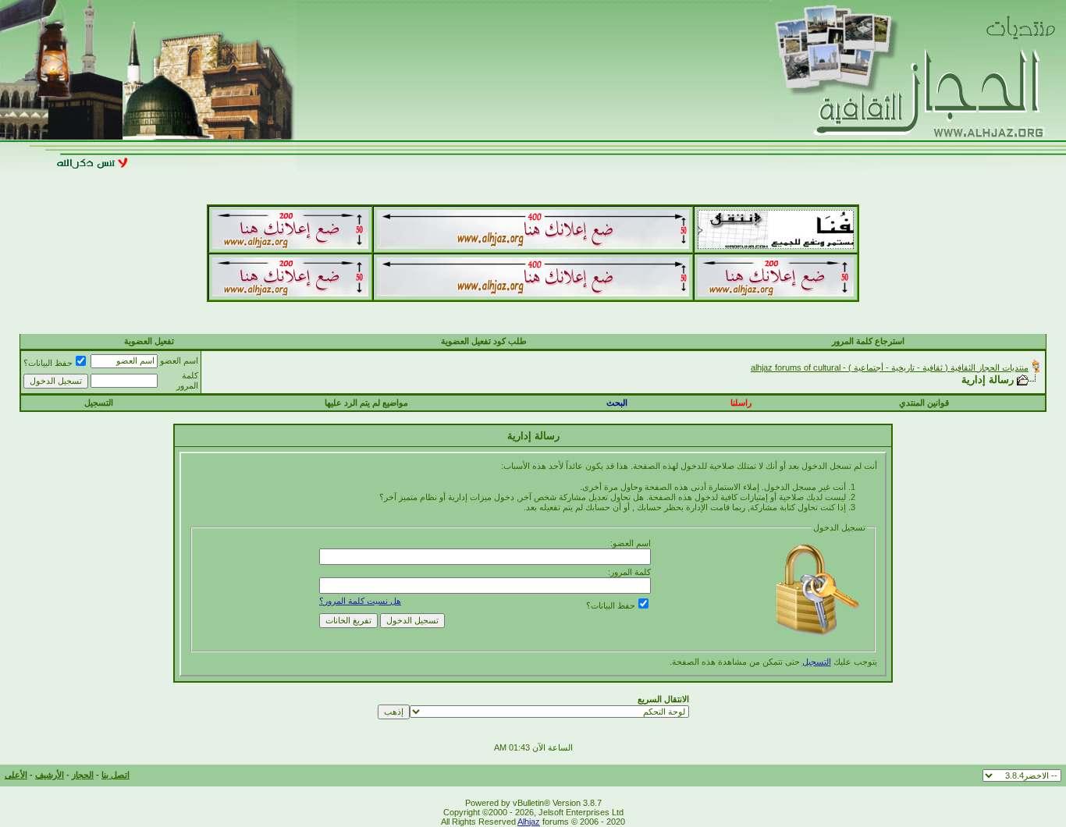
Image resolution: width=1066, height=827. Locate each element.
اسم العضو (179, 360)
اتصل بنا (115, 774)
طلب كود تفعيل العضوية (484, 341)
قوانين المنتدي (924, 402)
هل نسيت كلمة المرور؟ (360, 600)
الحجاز (83, 774)
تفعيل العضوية (149, 341)
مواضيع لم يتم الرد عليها (366, 402)
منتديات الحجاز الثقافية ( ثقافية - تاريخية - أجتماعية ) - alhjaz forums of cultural (890, 367)
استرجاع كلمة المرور (868, 341)
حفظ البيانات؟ (48, 362)
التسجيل (98, 402)
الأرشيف (49, 774)
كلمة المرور (187, 380)
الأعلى (16, 774)
